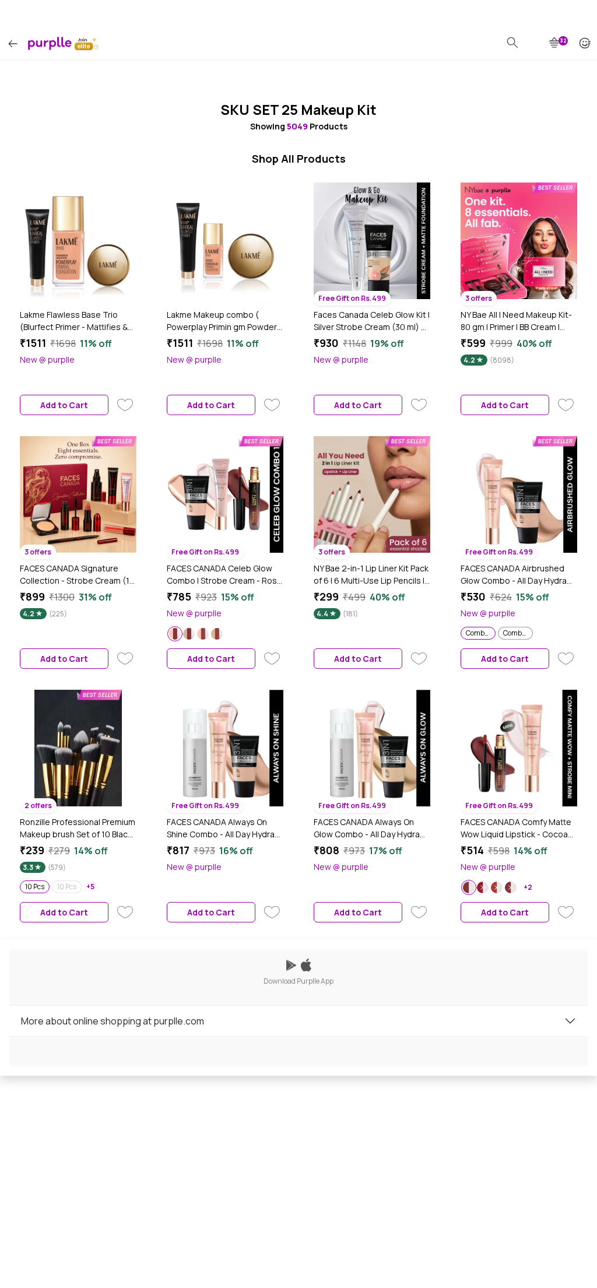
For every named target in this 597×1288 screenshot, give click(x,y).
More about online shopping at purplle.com (112, 1021)
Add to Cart (64, 404)
